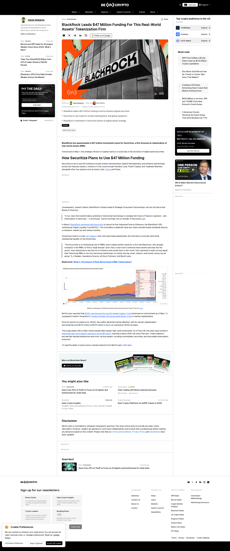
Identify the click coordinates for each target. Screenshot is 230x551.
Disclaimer (190, 538)
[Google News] (208, 482)
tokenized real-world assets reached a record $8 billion (86, 333)
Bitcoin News (176, 500)
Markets (154, 504)
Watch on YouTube (182, 190)
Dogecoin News (177, 519)
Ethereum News (177, 510)
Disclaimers (155, 432)
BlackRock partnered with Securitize (87, 224)
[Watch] (193, 170)
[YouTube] (64, 35)
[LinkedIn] (80, 35)
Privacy (181, 538)
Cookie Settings (203, 538)
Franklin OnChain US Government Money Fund (111, 316)
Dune (141, 308)
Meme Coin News (178, 527)
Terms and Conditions (121, 432)
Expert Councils (157, 508)
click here (127, 345)
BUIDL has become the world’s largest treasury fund (108, 313)
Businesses (71, 19)
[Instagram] (86, 35)
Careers (134, 508)
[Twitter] (69, 35)
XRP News (175, 496)
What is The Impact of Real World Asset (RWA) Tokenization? (102, 262)
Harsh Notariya (78, 103)
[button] (36, 501)
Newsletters (156, 512)
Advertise (135, 496)
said (143, 219)
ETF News (175, 531)
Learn (153, 500)
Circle (107, 169)
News (64, 19)
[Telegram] (75, 35)
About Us (135, 504)
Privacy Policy (138, 432)
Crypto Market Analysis (177, 505)
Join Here (48, 120)
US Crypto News (177, 514)
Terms (174, 538)
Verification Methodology (196, 497)
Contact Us (135, 500)
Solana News (176, 523)
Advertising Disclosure (200, 502)
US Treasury (91, 236)
